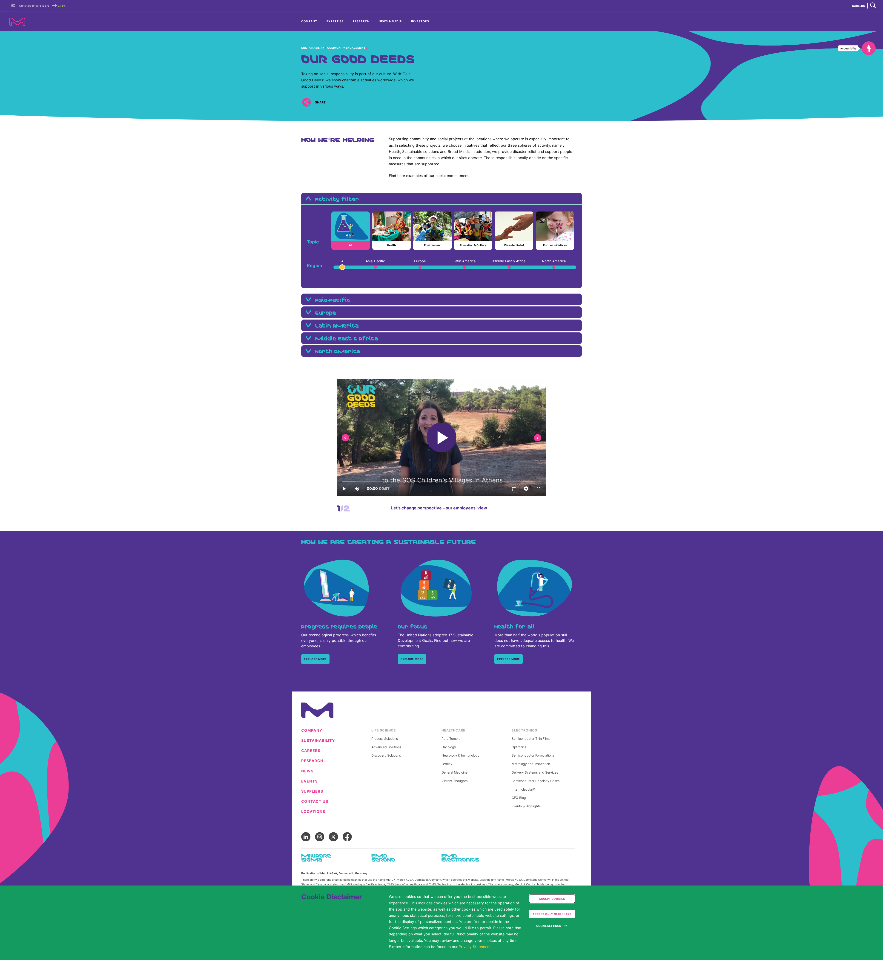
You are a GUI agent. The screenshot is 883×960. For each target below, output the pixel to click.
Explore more (315, 659)
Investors (420, 21)
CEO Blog (519, 798)
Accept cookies (552, 898)
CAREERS (858, 6)
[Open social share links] (306, 102)
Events (309, 781)
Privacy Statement (475, 946)
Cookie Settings (548, 926)
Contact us (314, 801)
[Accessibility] (869, 48)
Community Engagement (346, 47)
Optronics (519, 747)
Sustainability (312, 47)
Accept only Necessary (552, 914)
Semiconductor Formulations (533, 755)
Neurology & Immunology (460, 755)
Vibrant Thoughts (454, 781)
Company (309, 21)
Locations (313, 811)
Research (361, 21)
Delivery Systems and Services (535, 772)
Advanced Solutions (386, 747)
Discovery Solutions (386, 755)
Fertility (447, 764)
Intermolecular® (523, 789)
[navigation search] (873, 5)
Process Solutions (384, 738)
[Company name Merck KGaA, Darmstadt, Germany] (17, 22)
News (307, 771)
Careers (310, 751)
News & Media (390, 21)
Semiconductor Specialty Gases (535, 781)
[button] (14, 5)
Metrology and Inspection (531, 764)
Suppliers (312, 791)
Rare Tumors (451, 738)
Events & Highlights (526, 806)
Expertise (335, 21)
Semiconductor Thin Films (531, 738)
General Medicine (454, 772)
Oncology (449, 747)
